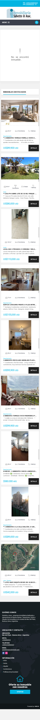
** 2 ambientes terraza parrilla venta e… (19, 138)
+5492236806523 (32, 3)
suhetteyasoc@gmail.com (10, 650)
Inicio (5, 660)
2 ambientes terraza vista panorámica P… (19, 416)
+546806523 (30, 4)
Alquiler (5, 666)
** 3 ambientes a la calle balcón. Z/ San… (19, 527)
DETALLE (34, 148)
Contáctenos (7, 669)
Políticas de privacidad (10, 672)
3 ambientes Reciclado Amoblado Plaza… (19, 360)
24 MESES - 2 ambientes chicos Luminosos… (20, 471)
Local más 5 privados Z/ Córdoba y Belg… (19, 249)
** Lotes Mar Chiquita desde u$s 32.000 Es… (19, 582)
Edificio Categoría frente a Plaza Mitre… (19, 305)
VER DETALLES (20, 112)
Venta (5, 663)
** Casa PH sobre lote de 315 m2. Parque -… (20, 193)
